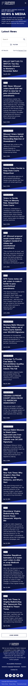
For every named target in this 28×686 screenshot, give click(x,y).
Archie (24, 684)
